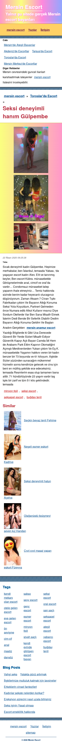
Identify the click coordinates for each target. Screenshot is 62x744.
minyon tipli (11, 391)
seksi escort (29, 391)
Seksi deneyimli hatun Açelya (27, 489)
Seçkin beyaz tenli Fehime (40, 420)
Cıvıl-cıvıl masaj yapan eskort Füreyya (27, 559)
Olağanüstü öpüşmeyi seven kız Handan (27, 523)
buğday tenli (34, 397)
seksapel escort (13, 397)
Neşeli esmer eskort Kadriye (26, 454)
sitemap (30, 732)
